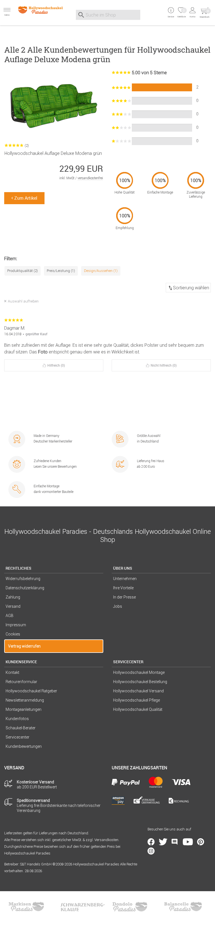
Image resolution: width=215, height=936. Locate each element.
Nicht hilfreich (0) (164, 365)
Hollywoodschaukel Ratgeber (31, 690)
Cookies (13, 634)
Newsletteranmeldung (25, 700)
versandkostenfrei (90, 178)
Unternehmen (125, 578)
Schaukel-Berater (21, 727)
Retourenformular (21, 681)
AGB (9, 615)
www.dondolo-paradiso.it (130, 906)
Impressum (16, 624)
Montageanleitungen (23, 709)
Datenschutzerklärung (25, 587)
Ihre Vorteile (123, 587)
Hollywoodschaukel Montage (139, 672)
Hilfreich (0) (56, 365)
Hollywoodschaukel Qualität (137, 709)
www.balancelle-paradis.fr (183, 906)
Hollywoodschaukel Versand (138, 690)
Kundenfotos (17, 718)
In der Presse (124, 597)
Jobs (117, 606)
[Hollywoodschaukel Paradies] (35, 9)
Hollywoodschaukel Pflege (136, 700)
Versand (13, 606)
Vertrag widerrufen (24, 646)
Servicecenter (17, 737)
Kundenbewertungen (24, 746)
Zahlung (13, 597)
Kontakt (12, 672)
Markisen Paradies (26, 906)
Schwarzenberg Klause (82, 906)
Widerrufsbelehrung (23, 578)
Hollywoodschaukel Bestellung (140, 681)
